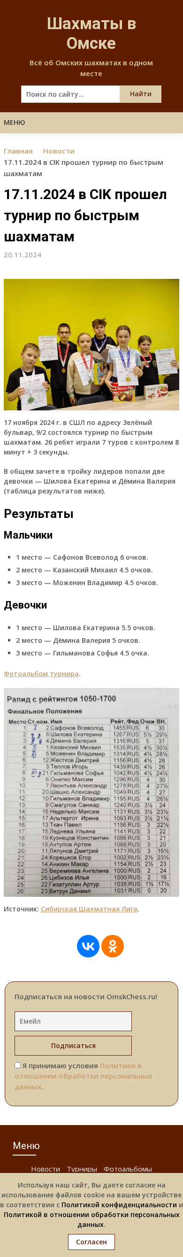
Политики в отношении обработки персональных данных (83, 1076)
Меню (14, 122)
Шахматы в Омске (91, 33)
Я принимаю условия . (83, 1076)
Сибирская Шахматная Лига (89, 908)
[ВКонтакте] (88, 946)
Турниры (82, 1168)
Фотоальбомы (128, 1168)
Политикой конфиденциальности (119, 1204)
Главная (18, 150)
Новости (59, 150)
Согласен (91, 1241)
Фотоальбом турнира (41, 673)
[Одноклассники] (112, 946)
